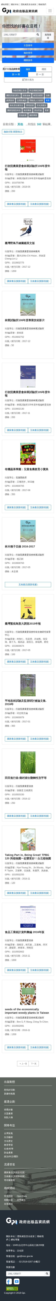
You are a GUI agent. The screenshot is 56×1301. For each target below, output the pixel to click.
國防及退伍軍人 (13, 95)
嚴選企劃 (9, 1101)
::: (7, 1216)
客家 (47, 110)
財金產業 (8, 1152)
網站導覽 (5, 4)
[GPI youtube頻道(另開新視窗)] (17, 1281)
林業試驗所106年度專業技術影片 (25, 320)
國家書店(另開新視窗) (14, 1172)
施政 (28, 69)
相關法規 (8, 1200)
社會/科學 (8, 1149)
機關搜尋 (28, 60)
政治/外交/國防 (11, 1156)
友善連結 (8, 1204)
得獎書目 (21, 1200)
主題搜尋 (28, 45)
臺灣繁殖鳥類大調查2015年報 (23, 623)
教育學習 (8, 1145)
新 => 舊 (16, 74)
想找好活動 (9, 1090)
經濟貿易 (10, 100)
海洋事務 (27, 110)
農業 (48, 100)
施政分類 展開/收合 (13, 132)
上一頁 (24, 1064)
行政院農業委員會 (24, 786)
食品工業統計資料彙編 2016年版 (24, 932)
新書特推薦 (9, 1093)
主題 (12, 69)
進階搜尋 (48, 36)
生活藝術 (8, 1137)
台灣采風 (8, 1133)
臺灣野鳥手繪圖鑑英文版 (20, 243)
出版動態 (9, 1081)
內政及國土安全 (20, 90)
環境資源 (30, 105)
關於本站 (15, 4)
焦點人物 (8, 1117)
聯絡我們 (42, 4)
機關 (44, 69)
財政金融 (26, 95)
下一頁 (33, 1064)
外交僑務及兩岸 (36, 90)
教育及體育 (38, 95)
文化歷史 (8, 1141)
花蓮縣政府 (21, 477)
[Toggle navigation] (50, 10)
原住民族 (38, 110)
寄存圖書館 (9, 1180)
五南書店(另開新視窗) (14, 1176)
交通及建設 (22, 100)
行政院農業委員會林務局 (28, 251)
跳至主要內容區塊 (7, 1)
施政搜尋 (28, 53)
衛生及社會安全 (16, 105)
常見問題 (8, 1196)
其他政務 (23, 115)
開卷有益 (9, 1125)
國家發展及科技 (14, 110)
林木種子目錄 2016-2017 (20, 546)
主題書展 (8, 1113)
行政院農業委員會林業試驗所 (30, 174)
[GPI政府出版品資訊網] (20, 10)
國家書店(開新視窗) (16, 204)
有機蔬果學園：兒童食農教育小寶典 (26, 469)
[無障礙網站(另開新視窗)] (12, 1288)
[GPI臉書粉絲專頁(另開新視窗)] (9, 1281)
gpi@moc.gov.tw (25, 1256)
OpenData (22, 1196)
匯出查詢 (29, 79)
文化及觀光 (41, 105)
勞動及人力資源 (36, 100)
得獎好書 (8, 1109)
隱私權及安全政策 (28, 4)
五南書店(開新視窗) (39, 204)
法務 (48, 95)
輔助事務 (33, 115)
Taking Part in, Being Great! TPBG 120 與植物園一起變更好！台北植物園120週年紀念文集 (28, 858)
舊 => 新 (40, 74)
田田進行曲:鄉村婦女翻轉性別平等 (26, 777)
